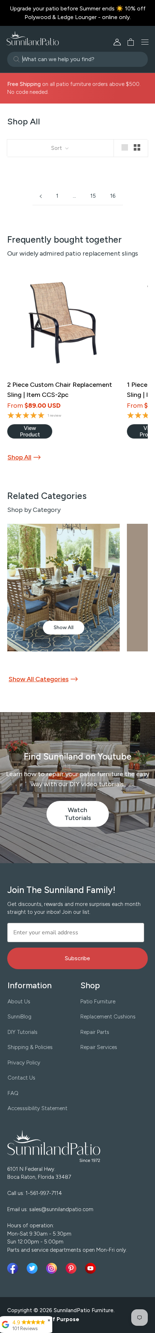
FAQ (13, 1093)
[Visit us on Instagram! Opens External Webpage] (53, 1268)
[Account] (117, 42)
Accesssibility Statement (37, 1108)
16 (113, 196)
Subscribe (77, 958)
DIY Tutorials (22, 1032)
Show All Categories (38, 679)
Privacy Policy (24, 1062)
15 (93, 196)
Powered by (43, 1319)
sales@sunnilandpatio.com (61, 1209)
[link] (29, 431)
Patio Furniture (97, 1001)
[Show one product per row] (124, 147)
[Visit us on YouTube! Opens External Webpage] (90, 1268)
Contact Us (21, 1078)
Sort (57, 148)
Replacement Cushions (108, 1016)
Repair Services (98, 1047)
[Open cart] (128, 42)
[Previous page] (40, 196)
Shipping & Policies (30, 1047)
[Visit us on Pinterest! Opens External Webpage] (72, 1268)
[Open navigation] (145, 42)
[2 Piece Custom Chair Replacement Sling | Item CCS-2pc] (62, 322)
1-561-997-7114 (44, 1193)
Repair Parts (94, 1032)
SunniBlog (19, 1016)
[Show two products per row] (137, 147)
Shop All (19, 457)
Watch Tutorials (87, 816)
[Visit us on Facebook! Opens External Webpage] (14, 1268)
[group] (63, 587)
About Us (19, 1001)
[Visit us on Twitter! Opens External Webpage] (33, 1268)
